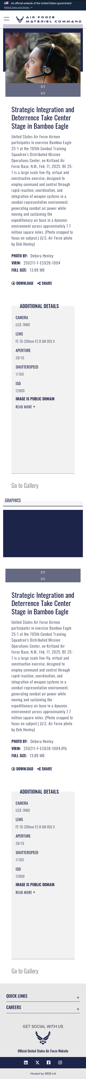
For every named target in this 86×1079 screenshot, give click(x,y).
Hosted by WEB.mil (43, 1073)
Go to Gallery (24, 485)
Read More (24, 406)
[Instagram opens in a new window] (60, 1063)
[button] (18, 7)
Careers (13, 1007)
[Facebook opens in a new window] (49, 1063)
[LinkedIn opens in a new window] (26, 1063)
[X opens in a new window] (37, 1063)
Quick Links (16, 996)
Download (24, 283)
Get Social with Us (43, 1026)
